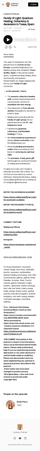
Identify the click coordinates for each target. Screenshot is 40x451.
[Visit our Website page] (25, 438)
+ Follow (33, 4)
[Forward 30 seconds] (10, 47)
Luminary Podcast (14, 4)
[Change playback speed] (15, 47)
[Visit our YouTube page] (20, 438)
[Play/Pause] (8, 39)
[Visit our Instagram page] (15, 438)
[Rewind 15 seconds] (6, 47)
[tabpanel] (20, 224)
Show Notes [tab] (9, 54)
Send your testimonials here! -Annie (18, 257)
